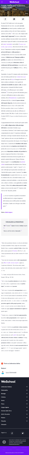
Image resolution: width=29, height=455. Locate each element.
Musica (3, 417)
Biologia (3, 393)
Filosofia (3, 421)
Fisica (2, 404)
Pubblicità (14, 447)
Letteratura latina (14, 363)
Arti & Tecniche (5, 414)
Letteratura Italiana (6, 386)
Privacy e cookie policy (7, 449)
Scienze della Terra (6, 410)
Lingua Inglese (5, 407)
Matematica (4, 390)
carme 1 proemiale (7, 44)
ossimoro (19, 77)
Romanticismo (12, 98)
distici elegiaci (8, 212)
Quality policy (24, 447)
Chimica (3, 397)
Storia (2, 400)
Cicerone (15, 251)
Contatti (4, 447)
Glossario (3, 424)
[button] (2, 2)
